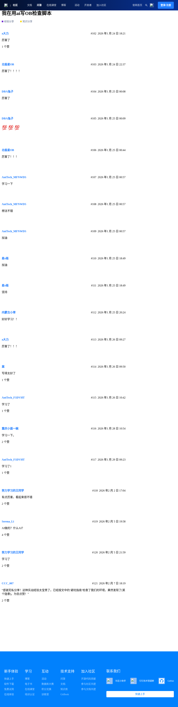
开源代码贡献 (88, 678)
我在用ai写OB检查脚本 (27, 13)
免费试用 (9, 689)
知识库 (64, 689)
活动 (77, 5)
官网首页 (137, 5)
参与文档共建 (88, 689)
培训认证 (30, 694)
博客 (27, 678)
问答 (39, 5)
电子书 (28, 684)
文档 (29, 5)
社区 (15, 5)
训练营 (45, 694)
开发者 (88, 5)
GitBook (64, 694)
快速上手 (9, 678)
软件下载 (9, 684)
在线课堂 (51, 5)
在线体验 (9, 694)
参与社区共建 (88, 684)
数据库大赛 (48, 684)
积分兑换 (46, 689)
